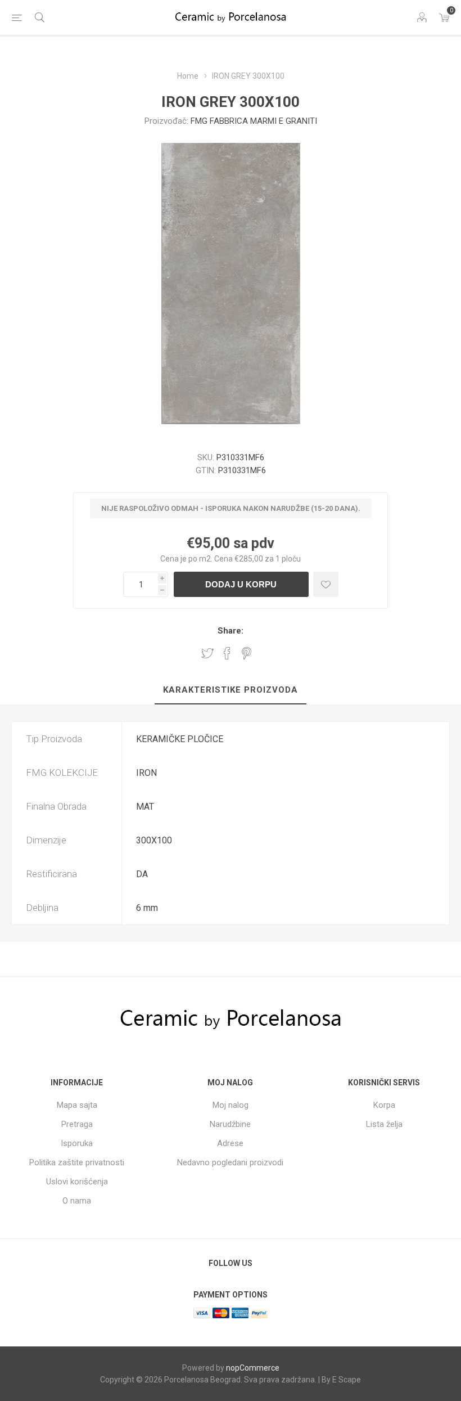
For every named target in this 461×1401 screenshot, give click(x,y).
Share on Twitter (207, 653)
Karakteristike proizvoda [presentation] (230, 690)
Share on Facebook (227, 653)
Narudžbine (230, 1124)
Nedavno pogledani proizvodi (230, 1162)
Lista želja (384, 1124)
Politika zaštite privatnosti (76, 1162)
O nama (76, 1201)
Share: (230, 631)
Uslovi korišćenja (77, 1182)
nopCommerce (252, 1367)
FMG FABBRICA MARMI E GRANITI (254, 121)
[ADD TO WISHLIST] (325, 584)
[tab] (230, 690)
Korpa (384, 1105)
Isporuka (77, 1143)
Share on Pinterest (246, 653)
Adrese (230, 1143)
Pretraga (77, 1124)
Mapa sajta (77, 1105)
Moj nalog (230, 1105)
